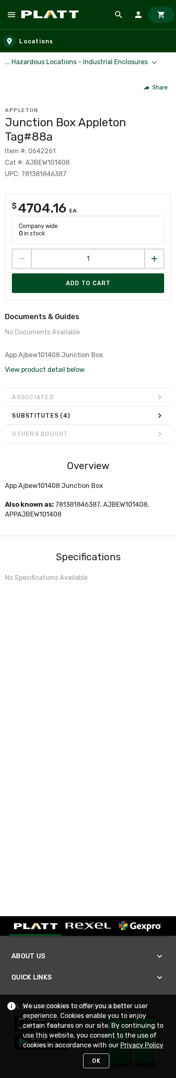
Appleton (21, 110)
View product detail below (45, 369)
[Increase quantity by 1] (154, 258)
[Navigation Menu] (11, 15)
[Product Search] (119, 15)
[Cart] (161, 15)
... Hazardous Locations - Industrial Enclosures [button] (77, 62)
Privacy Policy (141, 1045)
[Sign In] (138, 15)
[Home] (51, 15)
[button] (156, 88)
